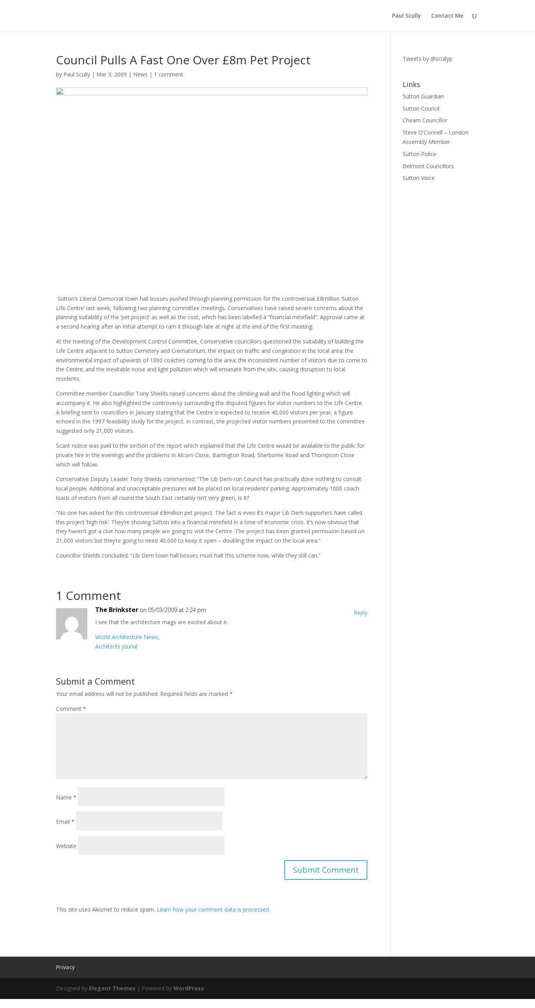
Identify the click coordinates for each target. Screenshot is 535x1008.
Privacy (65, 967)
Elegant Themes (112, 988)
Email (65, 821)
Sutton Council (421, 108)
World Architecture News (126, 637)
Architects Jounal (116, 646)
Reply (360, 612)
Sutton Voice (419, 178)
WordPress (189, 988)
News (140, 74)
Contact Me (447, 16)
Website (66, 846)
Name (66, 797)
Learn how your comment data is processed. (213, 909)
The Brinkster (116, 609)
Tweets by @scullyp (427, 58)
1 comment (168, 74)
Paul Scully (406, 16)
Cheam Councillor (425, 120)
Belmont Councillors (428, 166)
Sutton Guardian (423, 96)
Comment (71, 708)
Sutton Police (419, 154)
